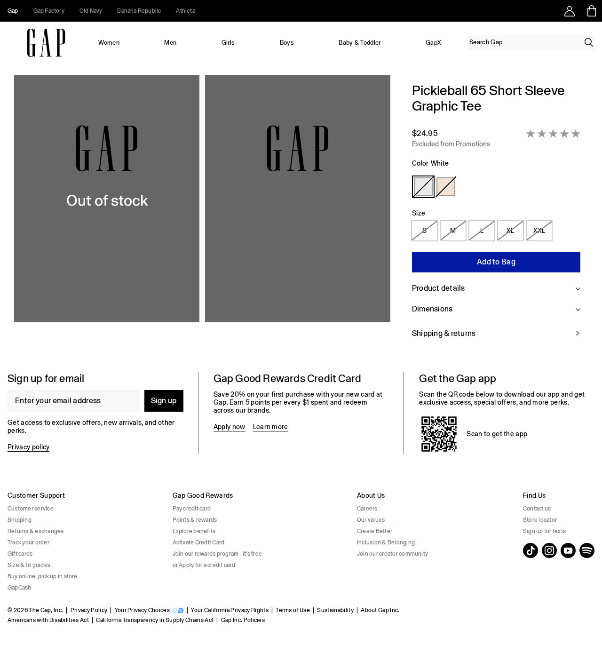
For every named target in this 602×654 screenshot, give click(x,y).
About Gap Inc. (380, 610)
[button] (202, 216)
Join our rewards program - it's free (217, 553)
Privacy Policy (89, 610)
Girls (228, 42)
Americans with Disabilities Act (48, 620)
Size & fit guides (29, 565)
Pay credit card (192, 508)
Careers (367, 508)
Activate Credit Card (199, 542)
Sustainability (335, 610)
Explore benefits (194, 531)
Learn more (270, 427)
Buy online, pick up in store (43, 576)
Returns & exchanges (36, 531)
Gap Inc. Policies (243, 620)
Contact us (537, 508)
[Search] (588, 42)
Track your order (28, 542)
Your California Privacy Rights (230, 610)
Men (170, 42)
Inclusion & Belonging (386, 542)
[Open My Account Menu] (569, 11)
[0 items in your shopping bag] (591, 11)
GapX (433, 42)
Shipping (20, 520)
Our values (371, 520)
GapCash (20, 587)
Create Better (374, 531)
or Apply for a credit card (204, 565)
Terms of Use (293, 610)
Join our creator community (392, 553)
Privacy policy (28, 447)
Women (108, 42)
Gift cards (20, 553)
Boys (287, 42)
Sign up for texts (544, 531)
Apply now (230, 427)
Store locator (540, 520)
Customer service (31, 508)
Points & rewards (195, 520)
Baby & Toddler (359, 42)
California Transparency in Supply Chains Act (155, 620)
